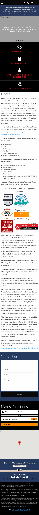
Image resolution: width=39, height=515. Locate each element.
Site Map (33, 492)
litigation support (19, 132)
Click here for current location (14, 412)
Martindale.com (21, 495)
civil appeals (7, 132)
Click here (30, 12)
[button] (19, 442)
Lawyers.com (12, 495)
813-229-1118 (19, 476)
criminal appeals (14, 134)
